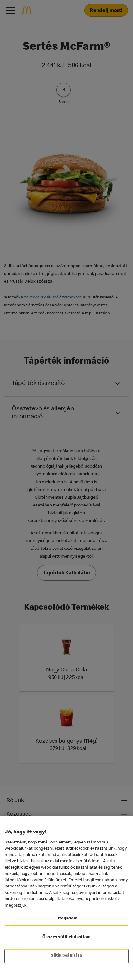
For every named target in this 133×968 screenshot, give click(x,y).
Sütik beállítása (66, 956)
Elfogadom (66, 919)
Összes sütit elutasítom (66, 937)
